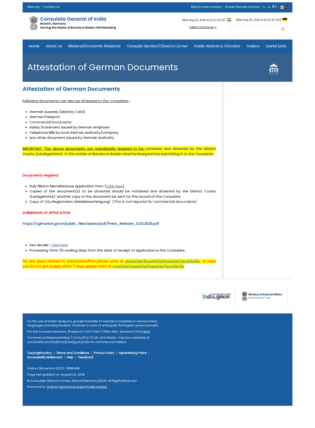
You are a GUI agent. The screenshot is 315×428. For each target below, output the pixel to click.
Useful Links (276, 46)
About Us (54, 46)
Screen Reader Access (242, 7)
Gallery (253, 46)
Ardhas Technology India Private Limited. (77, 387)
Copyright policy (39, 353)
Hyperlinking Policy (133, 353)
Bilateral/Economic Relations (94, 46)
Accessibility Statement (44, 357)
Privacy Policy (104, 353)
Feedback (85, 357)
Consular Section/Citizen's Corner (157, 46)
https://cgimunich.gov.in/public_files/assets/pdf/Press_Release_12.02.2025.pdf (91, 223)
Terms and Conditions (72, 353)
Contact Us (51, 7)
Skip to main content (206, 7)
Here (146, 331)
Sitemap (33, 7)
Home (34, 46)
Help (70, 357)
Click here (114, 186)
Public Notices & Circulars (217, 46)
